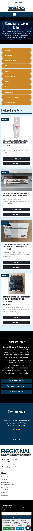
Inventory (4, 477)
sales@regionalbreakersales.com (13, 467)
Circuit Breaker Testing (7, 484)
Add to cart (16, 159)
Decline (12, 528)
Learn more (20, 528)
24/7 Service (5, 482)
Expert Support (5, 487)
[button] (16, 381)
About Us (4, 495)
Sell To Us (4, 479)
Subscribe (16, 518)
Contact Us (16, 209)
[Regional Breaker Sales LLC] (16, 452)
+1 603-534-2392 (17, 2)
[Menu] (14, 14)
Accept (6, 528)
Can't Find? (4, 490)
